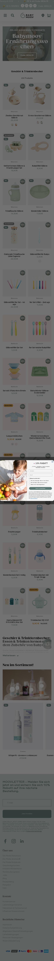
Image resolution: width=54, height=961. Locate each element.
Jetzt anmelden (40, 488)
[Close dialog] (52, 462)
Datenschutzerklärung (33, 498)
